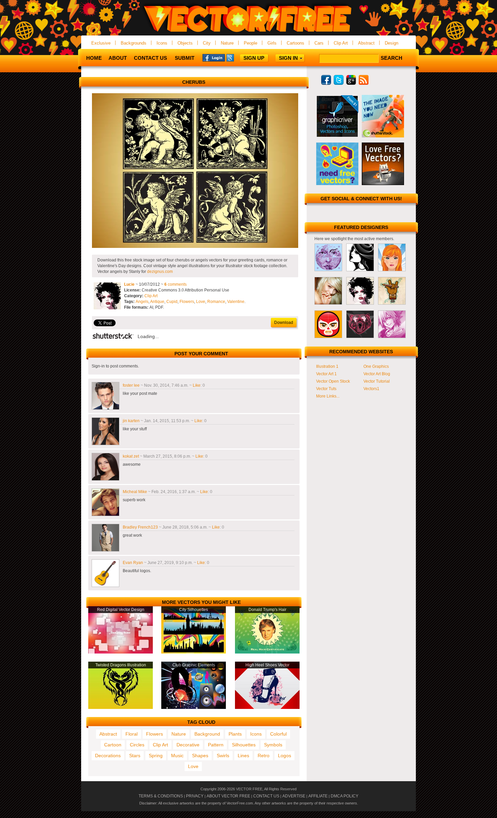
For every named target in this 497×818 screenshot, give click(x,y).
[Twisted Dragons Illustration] (120, 708)
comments (175, 284)
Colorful (278, 734)
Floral (131, 734)
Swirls (223, 755)
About (118, 58)
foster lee (131, 385)
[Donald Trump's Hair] (267, 652)
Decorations (108, 755)
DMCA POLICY (344, 796)
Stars (134, 755)
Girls (272, 43)
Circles (137, 744)
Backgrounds (133, 43)
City (207, 43)
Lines (243, 755)
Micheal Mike (135, 491)
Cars (319, 43)
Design (391, 43)
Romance (216, 301)
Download (283, 322)
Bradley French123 (140, 527)
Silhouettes (244, 744)
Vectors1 (371, 388)
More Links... (327, 396)
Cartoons (295, 43)
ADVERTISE (293, 796)
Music (177, 755)
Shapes (200, 755)
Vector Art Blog (376, 374)
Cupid (172, 301)
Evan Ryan (133, 562)
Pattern (215, 744)
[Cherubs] (195, 246)
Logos (284, 755)
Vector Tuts (326, 388)
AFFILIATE (318, 796)
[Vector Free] (248, 32)
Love (200, 301)
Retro (263, 755)
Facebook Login (214, 57)
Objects (185, 43)
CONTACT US (266, 796)
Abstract (366, 43)
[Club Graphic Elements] (193, 708)
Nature (227, 43)
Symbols (273, 744)
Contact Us (150, 58)
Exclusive (101, 43)
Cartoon (112, 744)
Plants (235, 734)
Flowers (187, 301)
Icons (162, 43)
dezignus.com (160, 271)
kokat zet (131, 456)
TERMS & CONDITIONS (161, 796)
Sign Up (253, 58)
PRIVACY (195, 796)
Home (94, 58)
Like (196, 385)
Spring (156, 755)
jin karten (131, 420)
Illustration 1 (327, 366)
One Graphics (376, 366)
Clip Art (341, 43)
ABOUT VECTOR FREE (228, 796)
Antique (157, 301)
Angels (142, 301)
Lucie (129, 284)
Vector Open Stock (333, 381)
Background (207, 734)
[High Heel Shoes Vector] (267, 708)
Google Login (238, 57)
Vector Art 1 (326, 374)
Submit (184, 58)
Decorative (187, 744)
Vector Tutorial (376, 381)
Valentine (235, 301)
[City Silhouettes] (193, 652)
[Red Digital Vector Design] (120, 652)
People (250, 43)
